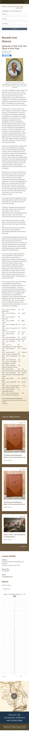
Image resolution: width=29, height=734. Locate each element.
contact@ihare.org (7, 576)
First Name (4, 14)
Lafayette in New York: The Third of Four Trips (14, 47)
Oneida (24, 400)
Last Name (4, 19)
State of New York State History (15, 398)
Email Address (5, 23)
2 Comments (4, 403)
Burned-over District (8, 400)
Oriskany (4, 401)
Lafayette (21, 400)
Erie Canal (16, 400)
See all (23, 546)
